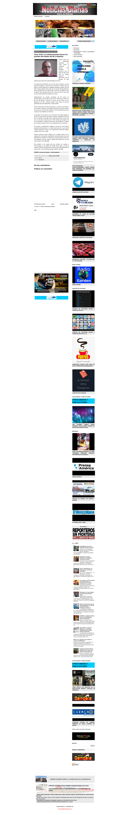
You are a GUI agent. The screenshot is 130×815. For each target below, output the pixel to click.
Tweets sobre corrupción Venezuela (81, 729)
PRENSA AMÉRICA (77, 476)
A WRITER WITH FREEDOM (79, 393)
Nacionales (41, 159)
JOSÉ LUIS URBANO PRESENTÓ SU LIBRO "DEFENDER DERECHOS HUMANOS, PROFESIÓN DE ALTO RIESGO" (83, 453)
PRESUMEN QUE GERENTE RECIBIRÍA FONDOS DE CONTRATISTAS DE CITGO (57, 800)
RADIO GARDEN (76, 284)
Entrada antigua (64, 204)
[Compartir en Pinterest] (41, 158)
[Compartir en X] (38, 158)
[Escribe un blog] (37, 158)
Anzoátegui (76, 49)
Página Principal (38, 16)
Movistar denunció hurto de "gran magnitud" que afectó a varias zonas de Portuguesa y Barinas (87, 605)
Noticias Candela (41, 41)
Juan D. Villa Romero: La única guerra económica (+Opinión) (86, 570)
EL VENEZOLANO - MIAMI (78, 522)
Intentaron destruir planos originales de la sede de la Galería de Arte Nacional (86, 650)
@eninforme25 (86, 41)
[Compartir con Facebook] (39, 158)
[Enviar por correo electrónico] (35, 158)
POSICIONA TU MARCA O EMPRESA (81, 83)
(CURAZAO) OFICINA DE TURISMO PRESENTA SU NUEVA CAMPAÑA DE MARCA (83, 724)
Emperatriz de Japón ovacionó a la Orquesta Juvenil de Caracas (86, 558)
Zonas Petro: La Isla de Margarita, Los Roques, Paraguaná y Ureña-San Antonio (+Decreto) (86, 629)
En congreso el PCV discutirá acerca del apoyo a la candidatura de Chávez (87, 582)
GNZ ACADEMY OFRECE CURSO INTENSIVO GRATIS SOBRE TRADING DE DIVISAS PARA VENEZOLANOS (83, 426)
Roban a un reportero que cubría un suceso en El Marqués (83, 640)
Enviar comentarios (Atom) (48, 206)
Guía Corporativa (78, 56)
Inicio (52, 204)
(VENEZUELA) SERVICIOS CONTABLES (82, 237)
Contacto (47, 16)
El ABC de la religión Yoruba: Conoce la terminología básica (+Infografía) (87, 617)
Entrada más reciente (39, 204)
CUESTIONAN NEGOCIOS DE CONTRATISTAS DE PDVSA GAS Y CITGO (55, 801)
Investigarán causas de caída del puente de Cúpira (87, 547)
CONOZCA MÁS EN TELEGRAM (80, 192)
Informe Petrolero (78, 54)
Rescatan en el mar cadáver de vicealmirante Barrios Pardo (87, 593)
